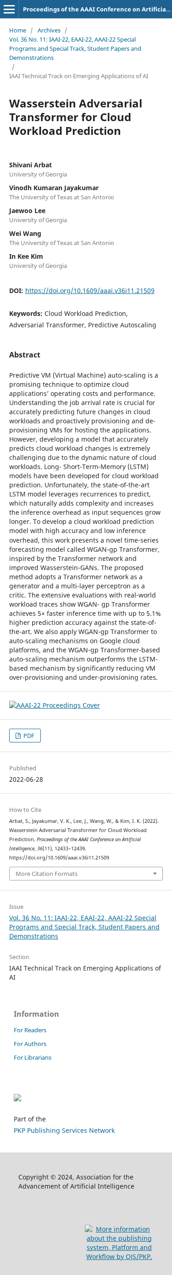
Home (17, 30)
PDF (28, 735)
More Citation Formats (47, 874)
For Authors (30, 1044)
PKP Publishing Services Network (64, 1130)
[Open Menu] (9, 9)
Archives (49, 30)
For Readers (30, 1030)
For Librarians (32, 1057)
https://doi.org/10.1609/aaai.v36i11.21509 (90, 290)
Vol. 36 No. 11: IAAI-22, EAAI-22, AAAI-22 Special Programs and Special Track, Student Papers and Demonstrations (75, 48)
